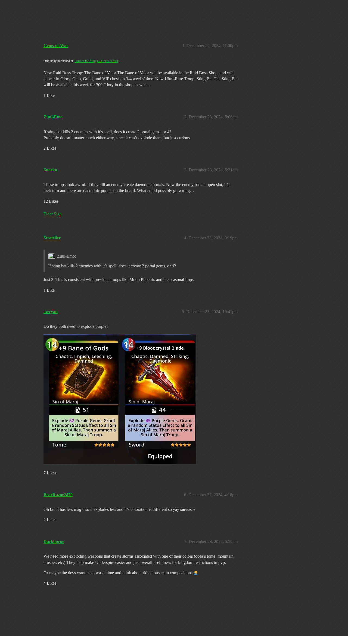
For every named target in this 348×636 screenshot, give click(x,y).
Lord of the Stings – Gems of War (96, 61)
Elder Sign (53, 214)
